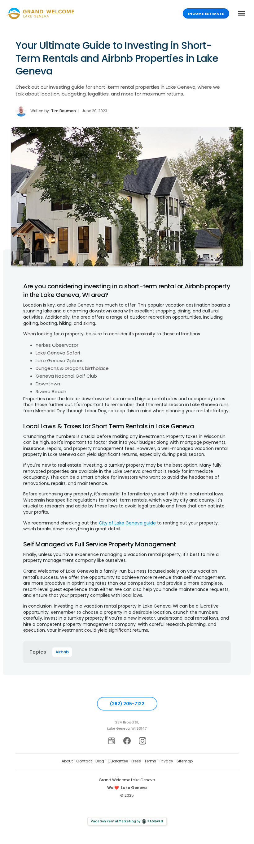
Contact (84, 761)
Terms (150, 761)
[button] (241, 13)
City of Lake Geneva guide (127, 523)
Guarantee (117, 761)
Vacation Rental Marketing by (127, 821)
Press (136, 761)
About (67, 761)
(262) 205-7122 (127, 704)
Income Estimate (206, 13)
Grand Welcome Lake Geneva (127, 780)
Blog (99, 761)
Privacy (166, 761)
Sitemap (185, 761)
